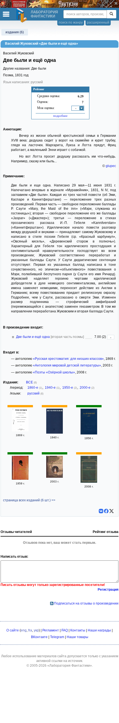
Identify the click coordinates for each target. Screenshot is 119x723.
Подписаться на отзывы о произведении (86, 603)
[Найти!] (111, 14)
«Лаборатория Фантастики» (69, 666)
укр (36, 630)
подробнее (60, 115)
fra (30, 630)
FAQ (64, 630)
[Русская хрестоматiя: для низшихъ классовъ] (20, 430)
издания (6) (15, 32)
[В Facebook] (106, 511)
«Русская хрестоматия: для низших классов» (68, 359)
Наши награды (99, 630)
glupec (111, 166)
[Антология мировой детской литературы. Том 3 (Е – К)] (54, 477)
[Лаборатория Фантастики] (22, 15)
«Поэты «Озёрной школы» (54, 372)
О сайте (12, 630)
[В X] (111, 511)
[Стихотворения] (89, 433)
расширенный (98, 22)
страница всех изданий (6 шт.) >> (29, 500)
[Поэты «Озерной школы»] (89, 482)
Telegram (57, 637)
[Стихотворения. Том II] (54, 432)
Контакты (77, 630)
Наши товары (77, 637)
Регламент (50, 630)
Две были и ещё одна (33, 337)
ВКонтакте (39, 637)
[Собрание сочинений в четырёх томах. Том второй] (20, 479)
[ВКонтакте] (101, 511)
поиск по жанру (71, 22)
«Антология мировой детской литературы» (67, 365)
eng (24, 630)
